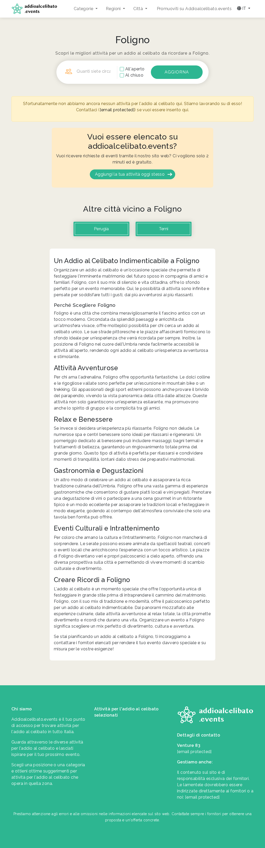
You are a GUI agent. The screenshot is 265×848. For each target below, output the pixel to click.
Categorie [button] (84, 8)
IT (244, 8)
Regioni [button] (114, 8)
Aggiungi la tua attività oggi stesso (130, 174)
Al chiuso (134, 75)
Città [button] (138, 8)
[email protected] (117, 109)
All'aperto (135, 68)
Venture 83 (188, 745)
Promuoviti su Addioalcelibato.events (194, 8)
